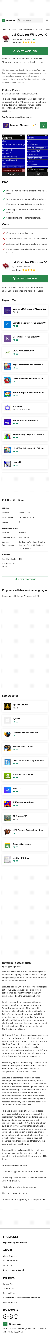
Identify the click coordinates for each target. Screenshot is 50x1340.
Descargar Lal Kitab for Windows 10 (18, 596)
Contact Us (7, 1265)
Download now (27, 50)
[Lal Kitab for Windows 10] (6, 38)
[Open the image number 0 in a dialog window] (13, 155)
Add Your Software (11, 1261)
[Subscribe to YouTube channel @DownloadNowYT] (16, 1316)
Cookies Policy (9, 1293)
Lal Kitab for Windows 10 (29, 35)
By (21, 39)
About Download (10, 1256)
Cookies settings (10, 1302)
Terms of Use (8, 1288)
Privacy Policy (8, 1284)
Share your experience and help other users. (22, 62)
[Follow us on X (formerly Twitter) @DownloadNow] (11, 1316)
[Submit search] (19, 20)
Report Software (27, 579)
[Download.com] (8, 20)
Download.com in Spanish (13, 1270)
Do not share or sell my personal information (21, 1298)
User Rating (16, 42)
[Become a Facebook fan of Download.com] (5, 1316)
